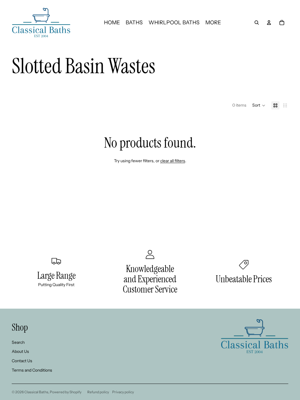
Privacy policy (123, 392)
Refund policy (98, 392)
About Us (20, 351)
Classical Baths (36, 392)
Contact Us (22, 360)
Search (18, 342)
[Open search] (256, 22)
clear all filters (172, 160)
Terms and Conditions (32, 370)
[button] (258, 105)
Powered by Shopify (65, 392)
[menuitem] (213, 22)
